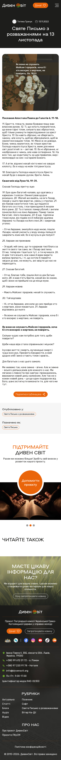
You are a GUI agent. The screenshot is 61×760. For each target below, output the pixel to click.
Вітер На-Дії (29, 712)
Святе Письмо (11, 427)
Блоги (5, 708)
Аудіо (5, 712)
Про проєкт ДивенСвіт (15, 730)
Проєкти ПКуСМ (11, 735)
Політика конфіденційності (30, 746)
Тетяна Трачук (24, 21)
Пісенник (27, 699)
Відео (5, 716)
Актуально (8, 699)
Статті (6, 703)
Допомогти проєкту (30, 482)
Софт (25, 703)
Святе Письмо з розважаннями (19, 414)
